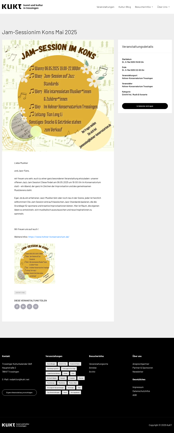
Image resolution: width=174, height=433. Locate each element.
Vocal (65, 392)
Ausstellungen (51, 364)
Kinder (66, 373)
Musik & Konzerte (140, 94)
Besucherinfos (143, 6)
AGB (135, 395)
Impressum (138, 387)
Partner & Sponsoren (143, 367)
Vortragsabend (75, 392)
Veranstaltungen (105, 6)
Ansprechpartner (141, 363)
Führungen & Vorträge (69, 368)
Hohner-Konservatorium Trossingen (137, 78)
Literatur (72, 378)
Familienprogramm (52, 368)
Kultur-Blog (125, 6)
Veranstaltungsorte (98, 363)
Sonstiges (71, 387)
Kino (73, 373)
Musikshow (62, 383)
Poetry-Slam (73, 383)
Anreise (93, 367)
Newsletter (138, 371)
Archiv (92, 371)
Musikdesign (51, 383)
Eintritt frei (20, 292)
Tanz (79, 387)
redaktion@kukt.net (19, 379)
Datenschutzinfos (141, 391)
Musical (81, 378)
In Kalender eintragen (145, 106)
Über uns (162, 6)
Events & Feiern (75, 364)
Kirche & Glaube (51, 378)
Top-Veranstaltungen (53, 392)
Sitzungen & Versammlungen (55, 387)
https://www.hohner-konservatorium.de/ (48, 236)
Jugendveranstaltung (53, 373)
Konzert (62, 378)
